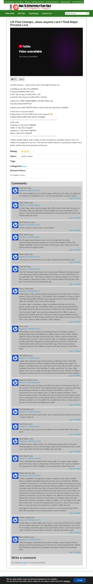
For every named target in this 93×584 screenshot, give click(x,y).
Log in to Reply (75, 198)
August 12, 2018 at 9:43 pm (29, 412)
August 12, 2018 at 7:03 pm (29, 225)
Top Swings (33, 13)
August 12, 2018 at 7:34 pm (29, 257)
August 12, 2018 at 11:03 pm (30, 476)
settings (67, 581)
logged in (25, 563)
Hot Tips (21, 13)
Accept (79, 580)
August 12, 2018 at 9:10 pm (29, 358)
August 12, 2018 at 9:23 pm (29, 382)
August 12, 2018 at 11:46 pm (30, 539)
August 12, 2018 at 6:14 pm (29, 190)
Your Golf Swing (77, 2)
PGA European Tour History (14, 2)
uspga (24, 166)
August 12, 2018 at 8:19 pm (29, 291)
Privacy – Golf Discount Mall (34, 2)
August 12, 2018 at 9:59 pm (29, 426)
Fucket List (46, 13)
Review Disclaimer (52, 2)
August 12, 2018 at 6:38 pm (29, 205)
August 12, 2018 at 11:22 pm (30, 520)
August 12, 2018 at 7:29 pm (29, 237)
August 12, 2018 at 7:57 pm (29, 269)
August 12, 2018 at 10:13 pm (30, 441)
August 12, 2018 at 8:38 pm (29, 329)
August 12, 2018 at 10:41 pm (30, 458)
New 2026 (10, 13)
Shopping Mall (65, 2)
